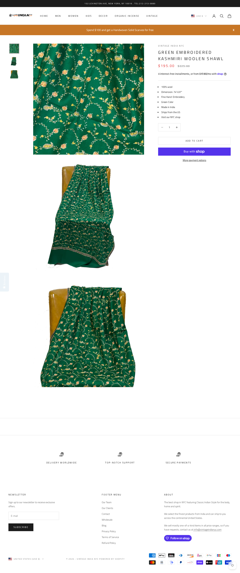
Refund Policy (109, 543)
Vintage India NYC (171, 45)
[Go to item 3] (14, 74)
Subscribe (21, 527)
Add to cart (194, 140)
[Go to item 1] (14, 48)
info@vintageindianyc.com (207, 529)
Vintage (152, 16)
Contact (106, 514)
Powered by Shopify (112, 559)
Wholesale (107, 519)
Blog (104, 525)
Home (44, 16)
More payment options (194, 160)
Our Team (107, 502)
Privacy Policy (109, 531)
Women (73, 16)
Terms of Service (110, 537)
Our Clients (107, 508)
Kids (89, 16)
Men (58, 16)
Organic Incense (127, 16)
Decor (103, 16)
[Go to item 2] (14, 61)
